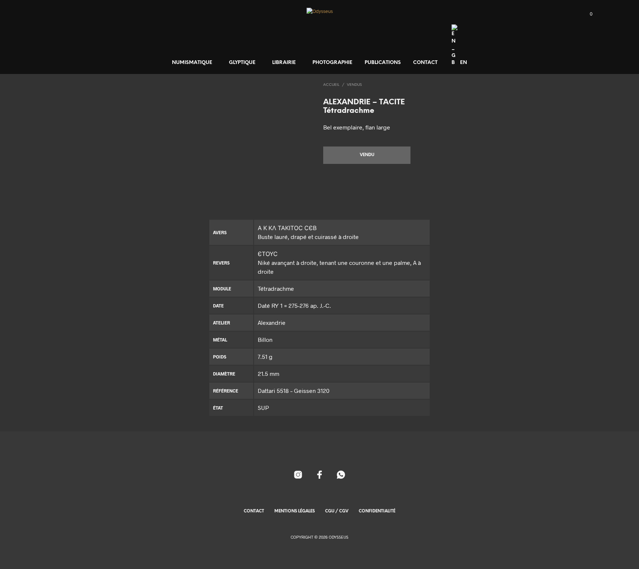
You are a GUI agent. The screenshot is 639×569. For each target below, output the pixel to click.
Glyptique (242, 62)
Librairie (284, 62)
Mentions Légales (294, 511)
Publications (383, 62)
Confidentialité (377, 511)
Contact (425, 62)
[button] (586, 14)
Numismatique (192, 62)
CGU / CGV (336, 511)
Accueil (331, 85)
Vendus (354, 85)
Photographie (332, 62)
